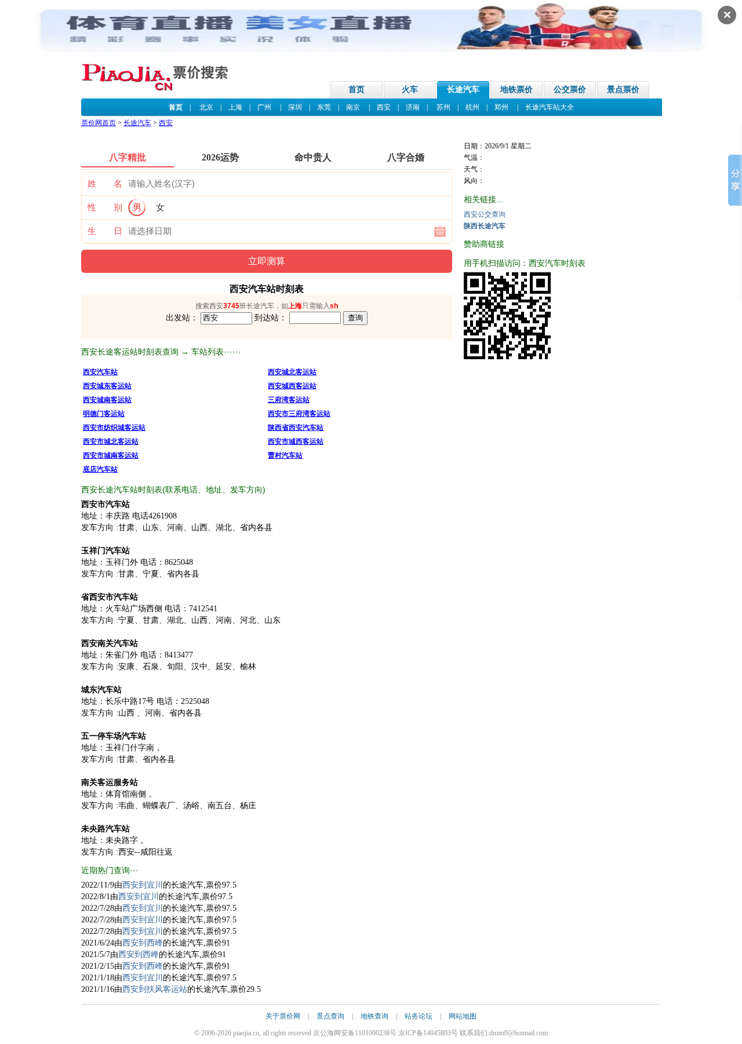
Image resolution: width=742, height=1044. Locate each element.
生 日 (105, 231)
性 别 (105, 207)
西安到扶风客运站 (154, 989)
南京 (353, 107)
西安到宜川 (142, 885)
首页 (356, 89)
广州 (264, 107)
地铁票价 (516, 89)
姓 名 (105, 183)
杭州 (472, 107)
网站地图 (463, 1016)
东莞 (324, 107)
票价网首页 (98, 123)
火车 (410, 89)
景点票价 (623, 89)
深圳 (295, 107)
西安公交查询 (484, 214)
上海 (235, 107)
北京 (206, 107)
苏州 (443, 107)
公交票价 (570, 89)
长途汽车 (463, 89)
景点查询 (330, 1016)
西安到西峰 (142, 943)
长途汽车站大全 (549, 107)
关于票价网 (282, 1016)
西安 (384, 107)
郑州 (501, 107)
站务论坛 (418, 1016)
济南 (413, 107)
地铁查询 (374, 1016)
